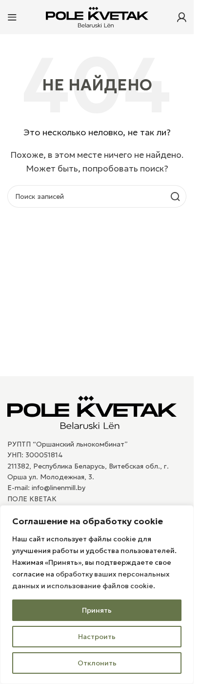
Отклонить (97, 663)
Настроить (97, 636)
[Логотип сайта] (97, 16)
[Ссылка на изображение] (92, 411)
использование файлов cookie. (101, 585)
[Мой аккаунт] (181, 17)
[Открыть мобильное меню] (12, 17)
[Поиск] (175, 196)
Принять (97, 610)
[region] (97, 594)
